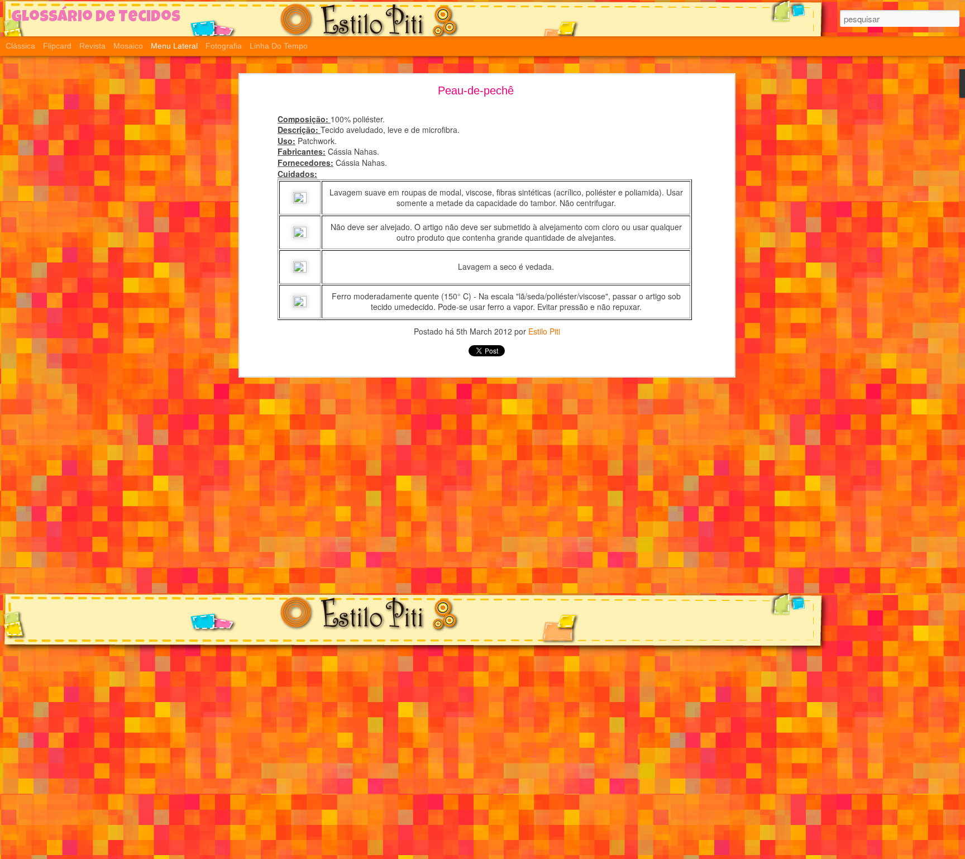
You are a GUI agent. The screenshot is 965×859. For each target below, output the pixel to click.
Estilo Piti (544, 331)
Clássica (20, 45)
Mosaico (128, 45)
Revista (92, 45)
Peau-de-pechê (476, 90)
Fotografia (224, 45)
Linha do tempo (279, 45)
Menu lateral (174, 45)
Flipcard (57, 45)
